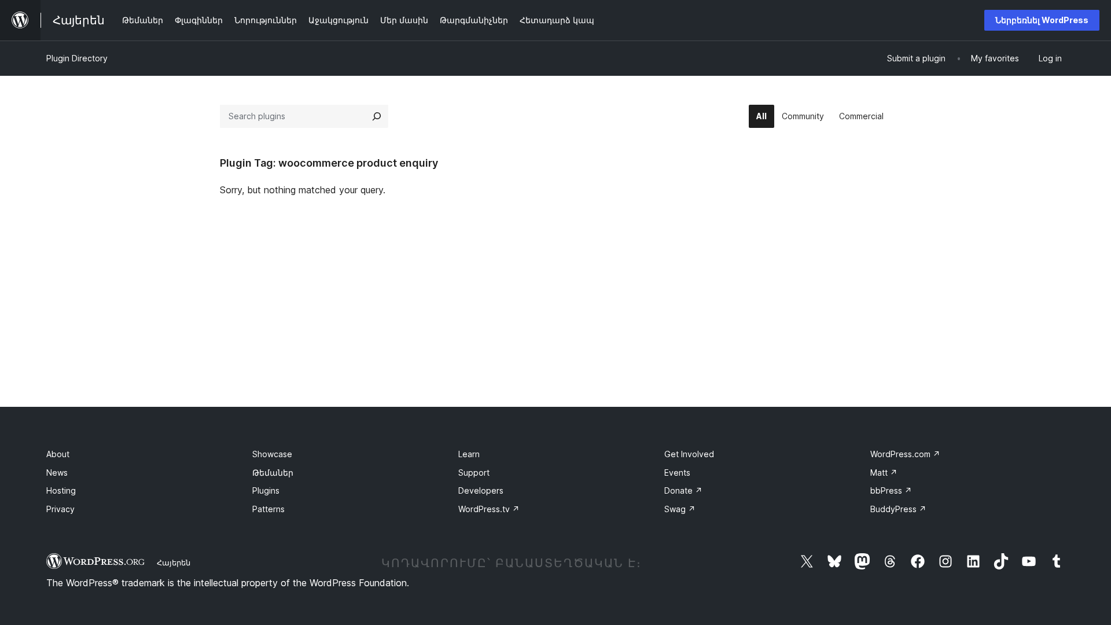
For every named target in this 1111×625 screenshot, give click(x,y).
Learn (469, 454)
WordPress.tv (489, 509)
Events (677, 472)
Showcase (272, 454)
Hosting (61, 490)
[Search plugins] (376, 116)
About (57, 454)
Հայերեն (173, 562)
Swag (680, 509)
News (57, 472)
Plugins (265, 490)
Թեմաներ (272, 472)
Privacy (60, 509)
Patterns (268, 509)
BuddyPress (898, 509)
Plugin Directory (77, 58)
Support (474, 472)
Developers (480, 490)
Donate (683, 490)
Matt (883, 472)
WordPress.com (905, 454)
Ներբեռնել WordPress (1041, 20)
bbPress (891, 490)
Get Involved (689, 454)
